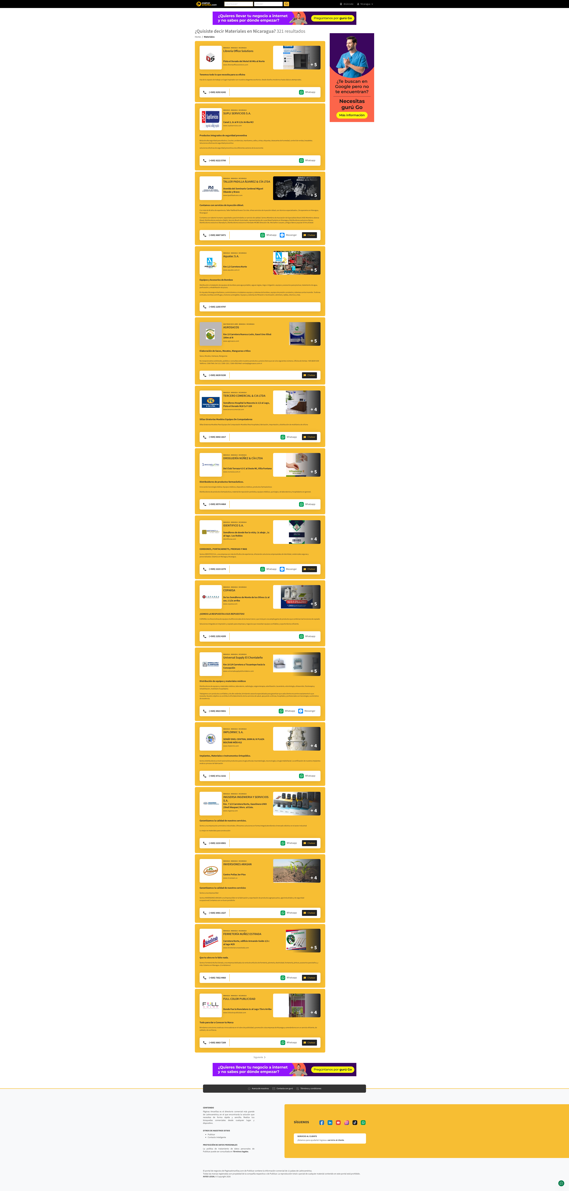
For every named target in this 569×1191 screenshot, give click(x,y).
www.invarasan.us (230, 878)
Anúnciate (348, 4)
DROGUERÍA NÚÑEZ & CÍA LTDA (243, 458)
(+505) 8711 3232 (217, 776)
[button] (260, 1057)
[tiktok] (355, 1122)
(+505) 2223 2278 (217, 569)
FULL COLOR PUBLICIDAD (239, 999)
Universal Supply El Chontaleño (243, 658)
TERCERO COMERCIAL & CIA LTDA (244, 396)
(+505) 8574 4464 (217, 504)
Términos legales (240, 1151)
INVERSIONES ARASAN (237, 864)
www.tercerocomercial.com (233, 409)
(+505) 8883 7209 (217, 1042)
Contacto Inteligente (217, 1137)
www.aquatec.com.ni (231, 270)
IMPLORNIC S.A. (233, 732)
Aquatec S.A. (231, 256)
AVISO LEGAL (209, 1176)
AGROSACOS (231, 327)
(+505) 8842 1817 (217, 437)
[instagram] (346, 1122)
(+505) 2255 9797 (217, 306)
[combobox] (238, 4)
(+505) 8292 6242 (217, 92)
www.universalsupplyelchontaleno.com (238, 671)
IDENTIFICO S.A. (233, 525)
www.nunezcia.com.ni (231, 472)
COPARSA (229, 590)
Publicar (211, 1134)
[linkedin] (330, 1122)
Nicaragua (365, 4)
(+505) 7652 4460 (217, 977)
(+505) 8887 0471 (217, 235)
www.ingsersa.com (230, 811)
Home (198, 37)
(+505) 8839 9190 (217, 375)
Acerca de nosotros (260, 1088)
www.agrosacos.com (231, 341)
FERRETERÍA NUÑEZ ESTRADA (242, 934)
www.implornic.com (231, 746)
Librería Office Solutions (238, 51)
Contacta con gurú (285, 1088)
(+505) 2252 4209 (217, 636)
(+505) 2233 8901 (217, 843)
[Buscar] (286, 4)
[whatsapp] (363, 1122)
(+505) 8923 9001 (217, 711)
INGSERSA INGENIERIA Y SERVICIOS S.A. (245, 799)
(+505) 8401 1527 (217, 913)
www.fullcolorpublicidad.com (234, 1013)
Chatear (311, 235)
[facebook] (321, 1122)
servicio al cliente (336, 1140)
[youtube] (338, 1122)
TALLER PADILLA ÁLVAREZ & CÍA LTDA (246, 182)
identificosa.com (229, 539)
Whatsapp (310, 92)
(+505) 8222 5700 (217, 160)
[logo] (211, 57)
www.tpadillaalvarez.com (232, 195)
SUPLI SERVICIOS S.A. (237, 113)
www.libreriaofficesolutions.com (235, 65)
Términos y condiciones (311, 1088)
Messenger (291, 235)
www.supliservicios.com (232, 126)
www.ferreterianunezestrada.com (236, 948)
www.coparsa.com (230, 604)
